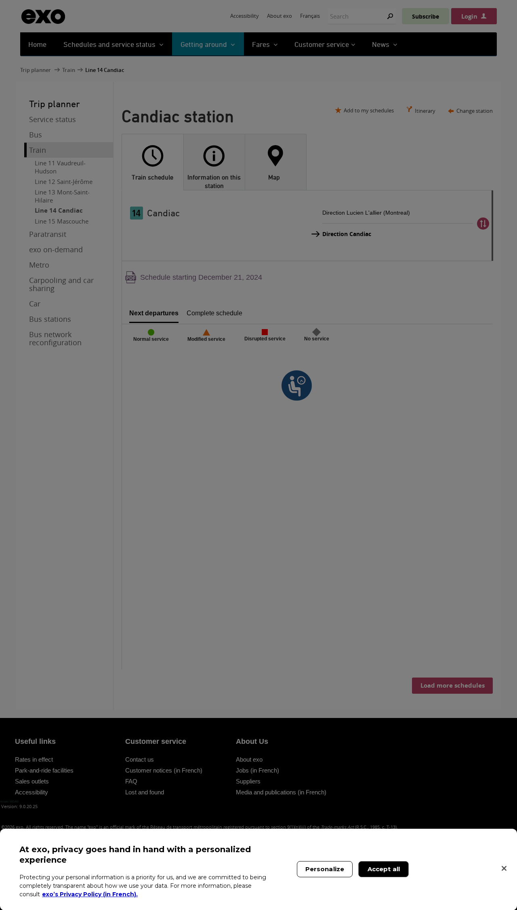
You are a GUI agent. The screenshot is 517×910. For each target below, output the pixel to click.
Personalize (325, 869)
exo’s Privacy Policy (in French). (90, 893)
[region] (258, 869)
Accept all (384, 869)
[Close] (504, 868)
